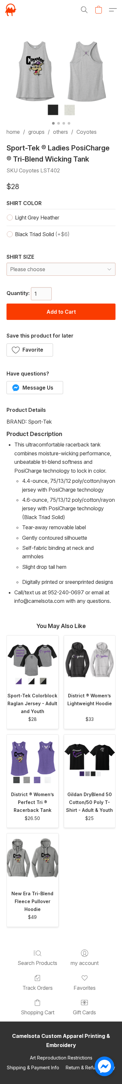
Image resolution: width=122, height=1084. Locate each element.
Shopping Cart (37, 1012)
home (13, 132)
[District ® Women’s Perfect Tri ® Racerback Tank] (32, 760)
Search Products (37, 963)
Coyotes (86, 132)
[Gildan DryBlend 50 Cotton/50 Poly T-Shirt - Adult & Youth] (89, 760)
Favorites (85, 988)
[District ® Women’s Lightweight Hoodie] (89, 661)
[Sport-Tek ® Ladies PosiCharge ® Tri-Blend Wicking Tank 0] (61, 74)
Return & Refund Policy (90, 1067)
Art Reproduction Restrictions (61, 1057)
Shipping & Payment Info (33, 1067)
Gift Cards (84, 1012)
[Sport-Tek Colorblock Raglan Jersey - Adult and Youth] (32, 661)
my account (85, 963)
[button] (11, 10)
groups (36, 132)
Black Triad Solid (42, 234)
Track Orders (37, 988)
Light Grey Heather (37, 217)
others (60, 132)
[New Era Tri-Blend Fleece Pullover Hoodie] (32, 859)
